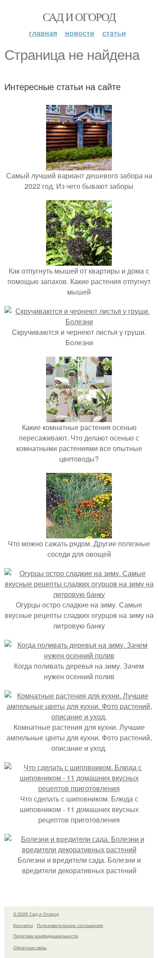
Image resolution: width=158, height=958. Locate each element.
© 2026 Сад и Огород (36, 914)
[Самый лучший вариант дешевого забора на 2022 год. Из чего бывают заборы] (79, 165)
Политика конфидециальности (45, 936)
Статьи (114, 33)
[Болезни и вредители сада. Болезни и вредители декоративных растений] (79, 849)
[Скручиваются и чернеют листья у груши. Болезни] (79, 321)
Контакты (23, 925)
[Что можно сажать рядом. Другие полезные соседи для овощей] (79, 533)
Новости (79, 33)
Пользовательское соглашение (70, 925)
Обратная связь (30, 947)
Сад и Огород (79, 16)
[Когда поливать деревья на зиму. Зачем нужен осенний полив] (79, 655)
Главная (43, 33)
